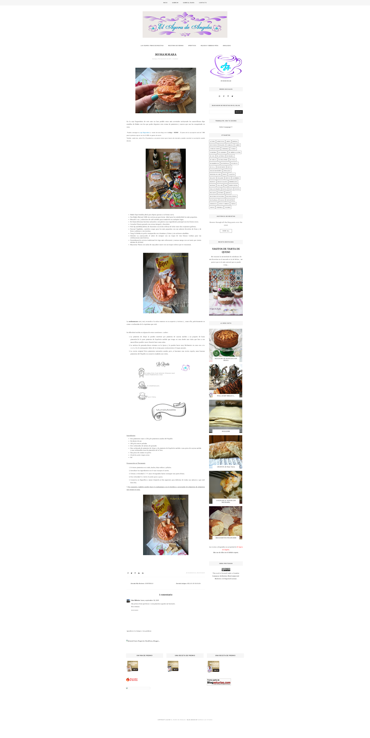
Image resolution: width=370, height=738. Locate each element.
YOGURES (227, 207)
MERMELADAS (233, 181)
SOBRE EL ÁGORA (188, 2)
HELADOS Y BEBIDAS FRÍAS (209, 45)
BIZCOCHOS (213, 145)
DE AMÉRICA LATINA (235, 152)
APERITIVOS (192, 45)
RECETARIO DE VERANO (176, 45)
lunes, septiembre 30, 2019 (150, 600)
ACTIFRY (212, 141)
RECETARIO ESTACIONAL (217, 196)
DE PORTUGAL (225, 163)
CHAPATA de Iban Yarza (226, 467)
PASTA (231, 189)
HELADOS (212, 178)
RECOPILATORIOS (231, 196)
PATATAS (237, 189)
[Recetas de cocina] (132, 681)
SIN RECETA (213, 203)
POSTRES (220, 192)
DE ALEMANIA (222, 152)
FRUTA (225, 174)
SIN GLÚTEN (230, 200)
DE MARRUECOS (191, 573)
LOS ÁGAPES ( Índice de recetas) (152, 45)
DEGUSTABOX (201, 573)
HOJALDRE (220, 178)
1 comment (175, 59)
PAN (226, 185)
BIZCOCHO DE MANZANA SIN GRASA (226, 359)
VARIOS (212, 207)
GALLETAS (232, 174)
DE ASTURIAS (221, 156)
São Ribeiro (135, 600)
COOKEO (233, 148)
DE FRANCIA (230, 156)
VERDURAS (220, 207)
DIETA (229, 167)
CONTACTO (203, 2)
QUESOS (228, 192)
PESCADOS (213, 192)
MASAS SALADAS (222, 181)
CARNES (237, 145)
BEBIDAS (235, 141)
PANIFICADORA (233, 185)
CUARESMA (213, 152)
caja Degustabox (145, 132)
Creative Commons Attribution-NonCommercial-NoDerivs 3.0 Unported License (226, 576)
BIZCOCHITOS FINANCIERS (226, 538)
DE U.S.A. (212, 167)
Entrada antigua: (188, 583)
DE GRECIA (213, 159)
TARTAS (233, 203)
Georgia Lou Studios (205, 719)
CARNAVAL (230, 145)
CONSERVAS (225, 148)
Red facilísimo (214, 200)
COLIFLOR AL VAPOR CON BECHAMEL (226, 501)
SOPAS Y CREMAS (224, 203)
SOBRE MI (175, 2)
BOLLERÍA (222, 145)
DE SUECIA (234, 163)
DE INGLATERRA (223, 159)
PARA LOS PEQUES (215, 189)
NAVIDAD (212, 185)
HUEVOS (228, 178)
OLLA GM (220, 185)
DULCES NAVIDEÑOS (216, 170)
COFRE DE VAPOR (215, 148)
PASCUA (224, 189)
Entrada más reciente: (142, 583)
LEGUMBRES (236, 178)
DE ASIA (212, 156)
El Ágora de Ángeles (178, 719)
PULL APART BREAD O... (226, 396)
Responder (134, 610)
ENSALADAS (227, 45)
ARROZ (228, 141)
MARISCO (212, 181)
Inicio (165, 2)
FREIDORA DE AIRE (215, 174)
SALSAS (222, 200)
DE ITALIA (233, 159)
